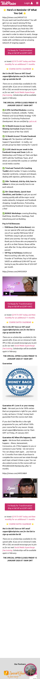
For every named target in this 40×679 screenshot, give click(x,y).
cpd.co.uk (32, 121)
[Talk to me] (30, 670)
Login (27, 3)
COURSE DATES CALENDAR (20, 69)
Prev (5, 674)
